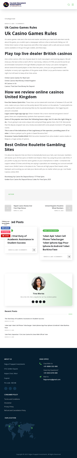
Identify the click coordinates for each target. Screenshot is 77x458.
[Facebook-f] (5, 388)
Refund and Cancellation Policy (15, 410)
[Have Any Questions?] (40, 370)
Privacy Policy (9, 407)
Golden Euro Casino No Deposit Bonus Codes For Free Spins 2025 (28, 179)
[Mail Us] (40, 377)
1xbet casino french (51, 230)
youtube (6, 235)
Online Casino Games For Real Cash (17, 78)
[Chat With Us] (40, 364)
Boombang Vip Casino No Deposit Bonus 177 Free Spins (24, 177)
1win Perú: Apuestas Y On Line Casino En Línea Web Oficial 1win (26, 334)
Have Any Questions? (50, 370)
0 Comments (20, 23)
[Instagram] (10, 388)
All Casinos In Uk (10, 83)
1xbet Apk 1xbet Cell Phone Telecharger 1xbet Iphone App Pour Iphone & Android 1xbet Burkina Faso (56, 242)
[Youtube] (14, 388)
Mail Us (46, 377)
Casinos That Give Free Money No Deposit (20, 86)
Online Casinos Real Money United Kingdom (20, 81)
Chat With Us (48, 364)
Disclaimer (8, 403)
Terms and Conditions (12, 399)
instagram (6, 232)
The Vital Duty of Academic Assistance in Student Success (21, 239)
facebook (6, 228)
